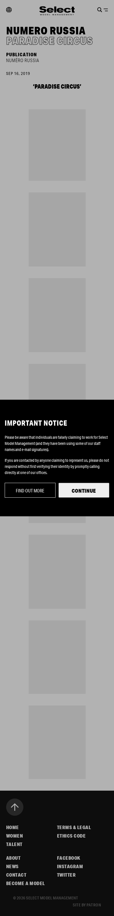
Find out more (30, 490)
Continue (84, 490)
